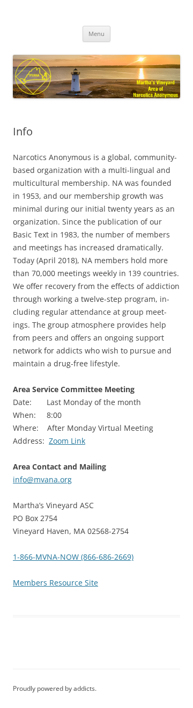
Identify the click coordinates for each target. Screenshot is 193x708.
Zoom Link (67, 441)
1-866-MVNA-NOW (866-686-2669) (73, 557)
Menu (96, 34)
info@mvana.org (42, 479)
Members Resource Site (55, 582)
